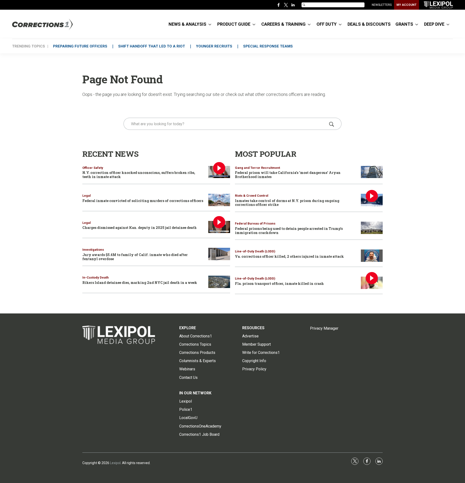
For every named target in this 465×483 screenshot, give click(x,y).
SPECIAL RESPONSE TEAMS (268, 46)
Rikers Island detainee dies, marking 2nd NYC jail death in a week (139, 282)
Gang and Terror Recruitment (257, 168)
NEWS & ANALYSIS (187, 24)
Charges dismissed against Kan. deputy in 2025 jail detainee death (139, 227)
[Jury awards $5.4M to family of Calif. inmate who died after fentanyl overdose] (219, 254)
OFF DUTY (327, 24)
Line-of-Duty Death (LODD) (255, 251)
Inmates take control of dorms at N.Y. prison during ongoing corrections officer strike (287, 202)
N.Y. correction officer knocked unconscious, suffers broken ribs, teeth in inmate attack (138, 174)
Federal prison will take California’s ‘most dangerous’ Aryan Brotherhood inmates (288, 174)
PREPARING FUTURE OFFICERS (80, 46)
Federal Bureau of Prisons (255, 223)
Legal (86, 195)
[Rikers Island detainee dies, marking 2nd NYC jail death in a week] (219, 282)
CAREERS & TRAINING (283, 24)
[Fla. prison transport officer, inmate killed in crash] (372, 283)
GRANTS (404, 24)
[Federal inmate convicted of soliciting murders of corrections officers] (219, 200)
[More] (210, 24)
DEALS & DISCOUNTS (369, 24)
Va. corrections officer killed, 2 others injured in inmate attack (289, 256)
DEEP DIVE (434, 24)
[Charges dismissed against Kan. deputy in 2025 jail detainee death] (219, 227)
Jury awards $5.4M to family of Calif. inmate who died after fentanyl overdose (135, 256)
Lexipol (115, 463)
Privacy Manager (324, 328)
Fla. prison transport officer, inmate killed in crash (279, 283)
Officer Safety (92, 168)
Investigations (93, 249)
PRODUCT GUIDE (233, 24)
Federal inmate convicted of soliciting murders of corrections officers (142, 200)
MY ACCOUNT (406, 5)
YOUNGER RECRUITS (214, 46)
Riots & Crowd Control (251, 195)
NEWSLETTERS (382, 5)
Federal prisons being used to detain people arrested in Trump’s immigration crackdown (289, 230)
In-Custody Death (95, 277)
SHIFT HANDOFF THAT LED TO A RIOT (151, 46)
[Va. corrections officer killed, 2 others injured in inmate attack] (372, 255)
